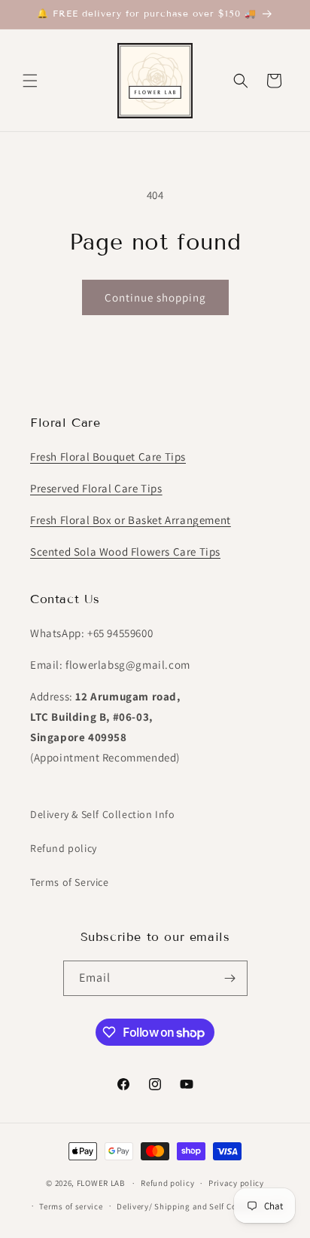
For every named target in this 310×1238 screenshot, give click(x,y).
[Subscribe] (230, 978)
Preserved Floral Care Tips (96, 488)
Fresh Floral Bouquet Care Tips (108, 456)
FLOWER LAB (101, 1183)
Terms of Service (69, 882)
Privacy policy (236, 1183)
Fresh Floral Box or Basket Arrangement (130, 520)
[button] (30, 80)
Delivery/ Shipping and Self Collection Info (200, 1206)
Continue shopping (155, 297)
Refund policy (63, 848)
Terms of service (70, 1206)
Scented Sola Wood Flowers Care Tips (125, 551)
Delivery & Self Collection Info (102, 814)
